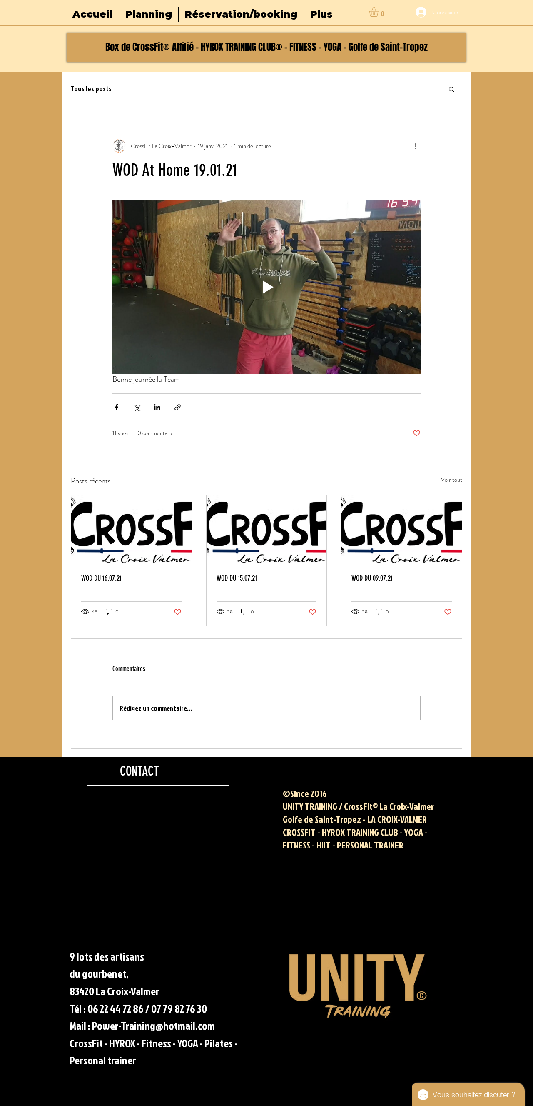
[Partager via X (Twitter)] (137, 407)
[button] (379, 12)
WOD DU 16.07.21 (101, 578)
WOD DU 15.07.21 (237, 578)
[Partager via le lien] (178, 407)
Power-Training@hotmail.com (153, 1025)
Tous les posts (91, 88)
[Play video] (266, 287)
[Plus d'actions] (416, 146)
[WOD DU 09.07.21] (401, 529)
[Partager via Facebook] (116, 407)
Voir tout (451, 479)
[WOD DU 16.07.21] (131, 529)
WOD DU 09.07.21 (372, 578)
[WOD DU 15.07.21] (267, 529)
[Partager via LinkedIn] (157, 407)
